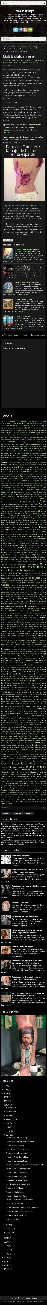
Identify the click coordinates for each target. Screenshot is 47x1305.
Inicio (5, 47)
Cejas (44, 483)
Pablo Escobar (13, 694)
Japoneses (42, 617)
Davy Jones (34, 518)
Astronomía (4, 446)
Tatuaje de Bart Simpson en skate (26, 249)
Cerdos (23, 485)
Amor (33, 432)
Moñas (31, 676)
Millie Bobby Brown (36, 672)
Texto (3, 776)
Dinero (13, 530)
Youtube (37, 801)
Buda (13, 469)
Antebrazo (41, 437)
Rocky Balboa (24, 734)
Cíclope (26, 494)
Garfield (31, 580)
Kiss (22, 629)
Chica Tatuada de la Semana (20, 490)
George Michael (41, 582)
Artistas (33, 444)
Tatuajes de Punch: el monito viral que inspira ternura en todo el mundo (26, 978)
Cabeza (22, 471)
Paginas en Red (14, 1301)
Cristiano (4, 511)
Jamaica (26, 617)
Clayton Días (42, 496)
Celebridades (4, 485)
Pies (44, 709)
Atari (10, 446)
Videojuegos (35, 792)
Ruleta (36, 736)
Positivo (28, 718)
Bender (13, 458)
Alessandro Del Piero (14, 430)
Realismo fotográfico (14, 727)
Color (17, 47)
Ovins (3, 694)
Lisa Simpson (26, 642)
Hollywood (42, 599)
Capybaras (11, 478)
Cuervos (16, 515)
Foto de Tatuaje (32, 47)
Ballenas (27, 451)
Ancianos (28, 435)
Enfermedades (29, 550)
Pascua (3, 701)
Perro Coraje (12, 706)
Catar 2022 (25, 483)
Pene (39, 704)
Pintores (36, 711)
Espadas (43, 552)
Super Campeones (20, 759)
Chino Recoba (32, 492)
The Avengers (16, 776)
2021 (6, 1105)
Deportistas (13, 522)
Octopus (25, 690)
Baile (22, 451)
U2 (39, 786)
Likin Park (38, 640)
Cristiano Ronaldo (13, 511)
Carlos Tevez (42, 478)
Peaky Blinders (41, 701)
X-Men (21, 801)
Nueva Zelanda (12, 690)
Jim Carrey (25, 622)
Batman (25, 455)
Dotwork (13, 536)
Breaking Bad (28, 467)
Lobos (7, 645)
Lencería (3, 638)
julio (7, 1123)
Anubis (19, 439)
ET (45, 557)
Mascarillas (4, 665)
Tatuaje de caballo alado (14, 1192)
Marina (23, 660)
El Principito (14, 545)
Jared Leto (10, 620)
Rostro (31, 736)
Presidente (5, 720)
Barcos (34, 453)
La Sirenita (34, 633)
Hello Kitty (42, 594)
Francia (43, 571)
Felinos (14, 562)
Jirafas (31, 622)
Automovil (42, 446)
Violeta (43, 795)
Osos (36, 692)
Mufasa (8, 678)
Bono (26, 465)
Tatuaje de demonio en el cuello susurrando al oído (24, 1165)
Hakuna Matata (40, 590)
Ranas (36, 722)
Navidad (23, 683)
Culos (33, 515)
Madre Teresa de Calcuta (27, 651)
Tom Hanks (14, 781)
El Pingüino (5, 545)
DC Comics (42, 518)
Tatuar (13, 772)
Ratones (11, 725)
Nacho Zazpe (16, 681)
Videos (43, 792)
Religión (10, 729)
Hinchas (43, 597)
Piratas (12, 713)
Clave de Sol (33, 496)
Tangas (26, 761)
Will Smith (15, 799)
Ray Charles (19, 725)
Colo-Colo (22, 502)
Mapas (30, 656)
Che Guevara (20, 487)
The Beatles (25, 776)
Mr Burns (43, 676)
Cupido (44, 515)
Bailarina (12, 47)
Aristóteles (31, 442)
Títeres (8, 781)
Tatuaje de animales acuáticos (16, 1153)
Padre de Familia (34, 694)
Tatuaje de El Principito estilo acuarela (19, 1141)
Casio (14, 483)
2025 (6, 1089)
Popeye (17, 718)
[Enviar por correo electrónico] (4, 240)
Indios (11, 608)
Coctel (33, 499)
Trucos (9, 786)
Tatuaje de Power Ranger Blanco (17, 1157)
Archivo (28, 813)
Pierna (39, 708)
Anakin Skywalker (13, 435)
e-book (15, 539)
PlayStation (25, 716)
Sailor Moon (8, 738)
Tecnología (42, 772)
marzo (8, 1225)
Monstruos (15, 676)
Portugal (23, 718)
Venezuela (4, 792)
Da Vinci (13, 518)
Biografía (8, 460)
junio (8, 1127)
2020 (6, 1238)
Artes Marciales (19, 444)
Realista (24, 727)
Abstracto (43, 423)
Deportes (4, 522)
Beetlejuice (42, 455)
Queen (17, 722)
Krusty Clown (38, 629)
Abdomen (25, 423)
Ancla (33, 435)
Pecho (8, 704)
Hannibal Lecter (14, 592)
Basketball (11, 455)
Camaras (9, 474)
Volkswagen (16, 797)
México (20, 669)
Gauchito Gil (5, 582)
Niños (9, 687)
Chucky (15, 494)
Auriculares (27, 446)
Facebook (27, 559)
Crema (37, 509)
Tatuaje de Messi (10, 1012)
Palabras (4, 696)
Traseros (32, 783)
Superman (42, 759)
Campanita (32, 474)
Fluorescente (6, 567)
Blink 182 (25, 462)
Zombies (4, 804)
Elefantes (20, 548)
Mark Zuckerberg (10, 663)
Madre (17, 651)
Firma (24, 564)
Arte (13, 444)
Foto (22, 567)
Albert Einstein (33, 428)
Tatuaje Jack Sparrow (22, 266)
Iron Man (31, 615)
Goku (32, 585)
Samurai (4, 740)
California (43, 472)
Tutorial (22, 786)
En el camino (12, 550)
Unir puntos (13, 788)
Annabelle (33, 437)
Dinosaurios (21, 530)
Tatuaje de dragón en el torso (16, 1196)
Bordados (31, 465)
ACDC (8, 426)
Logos (15, 645)
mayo (8, 1131)
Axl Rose (34, 448)
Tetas (44, 774)
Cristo (40, 511)
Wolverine (31, 799)
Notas (25, 687)
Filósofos (19, 564)
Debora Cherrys (12, 520)
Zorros (10, 804)
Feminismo (31, 562)
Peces (3, 704)
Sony (44, 750)
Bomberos (21, 465)
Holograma (4, 601)
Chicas (37, 490)
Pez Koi (10, 709)
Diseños (36, 532)
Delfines (26, 520)
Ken (44, 626)
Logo (11, 645)
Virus (11, 797)
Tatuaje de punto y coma (14, 1145)
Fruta (34, 575)
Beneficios (19, 458)
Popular (6, 813)
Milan (19, 672)
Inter (26, 613)
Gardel (26, 580)
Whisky (9, 799)
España (21, 555)
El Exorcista (35, 541)
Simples (16, 747)
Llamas (40, 642)
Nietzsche (20, 685)
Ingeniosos (29, 608)
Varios (38, 790)
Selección (14, 743)
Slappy (3, 750)
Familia (33, 559)
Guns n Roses (5, 590)
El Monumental (33, 543)
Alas (26, 428)
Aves (21, 448)
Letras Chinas (5, 640)
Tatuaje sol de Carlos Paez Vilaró (26, 283)
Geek (12, 582)
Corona (27, 506)
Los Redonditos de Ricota (34, 647)
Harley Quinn (37, 592)
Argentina (11, 442)
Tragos (21, 783)
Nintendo (4, 687)
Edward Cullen (32, 539)
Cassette (19, 483)
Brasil (6, 467)
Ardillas (3, 442)
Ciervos (3, 496)
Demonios (42, 520)
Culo (29, 515)
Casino (11, 483)
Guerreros (36, 588)
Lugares (24, 649)
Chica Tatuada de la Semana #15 (17, 1184)
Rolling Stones (37, 734)
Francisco (4, 573)
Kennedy (3, 629)
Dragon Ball (27, 536)
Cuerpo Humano (7, 515)
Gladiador (22, 585)
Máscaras (43, 663)
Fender (38, 562)
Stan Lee (24, 752)
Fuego (3, 578)
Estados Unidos (6, 557)
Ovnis (7, 694)
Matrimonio (37, 665)
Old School (9, 692)
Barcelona (27, 453)
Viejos (20, 795)
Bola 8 (11, 465)
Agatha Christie (37, 426)
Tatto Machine (6, 764)
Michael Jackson (40, 669)
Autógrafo (35, 446)
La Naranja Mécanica (23, 633)
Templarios (18, 774)
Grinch (22, 588)
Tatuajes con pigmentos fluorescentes (19, 1211)
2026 (44, 421)
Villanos (25, 794)
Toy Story (15, 783)
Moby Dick (30, 674)
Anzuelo (24, 439)
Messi (44, 667)
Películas (15, 703)
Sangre (19, 740)
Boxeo (40, 465)
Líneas (12, 642)
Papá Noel (36, 696)
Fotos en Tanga (35, 571)
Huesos (25, 604)
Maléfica (22, 654)
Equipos (4, 552)
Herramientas (29, 597)
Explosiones (11, 559)
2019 (29, 421)
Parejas (36, 699)
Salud (21, 738)
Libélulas (21, 640)
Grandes (12, 587)
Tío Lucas (39, 779)
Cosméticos (42, 506)
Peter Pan (4, 709)
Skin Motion (42, 747)
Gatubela (43, 580)
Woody (3, 801)
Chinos (39, 492)
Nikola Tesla (41, 685)
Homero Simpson (7, 604)
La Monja (13, 633)
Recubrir (29, 727)
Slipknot (8, 750)
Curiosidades (5, 518)
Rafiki (31, 722)
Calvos (3, 474)
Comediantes (5, 504)
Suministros (10, 759)
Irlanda (17, 615)
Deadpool (4, 520)
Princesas (21, 720)
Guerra (30, 588)
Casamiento (4, 483)
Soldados (31, 750)
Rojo (30, 734)
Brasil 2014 (13, 467)
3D (5, 423)
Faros (44, 559)
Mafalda (7, 654)
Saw (44, 740)
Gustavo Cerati (16, 590)
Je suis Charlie (37, 620)
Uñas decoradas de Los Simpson (17, 1149)
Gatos (37, 580)
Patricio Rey (9, 701)
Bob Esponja (33, 462)
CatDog (32, 483)
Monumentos (24, 676)
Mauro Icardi (5, 667)
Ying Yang (31, 801)
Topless (31, 781)
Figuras (10, 564)
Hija (35, 597)
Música (3, 681)
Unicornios (5, 788)
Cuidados (23, 515)
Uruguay (33, 788)
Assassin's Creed (41, 444)
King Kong (17, 629)
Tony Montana (23, 781)
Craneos (21, 509)
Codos (37, 499)
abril (7, 1135)
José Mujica (37, 624)
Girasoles (12, 585)
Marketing (19, 663)
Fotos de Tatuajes (24, 10)
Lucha (20, 649)
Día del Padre (39, 525)
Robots (13, 734)
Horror (16, 603)
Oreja (32, 692)
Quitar (22, 722)
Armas (38, 442)
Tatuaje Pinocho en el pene (22, 947)
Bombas (15, 465)
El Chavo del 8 (6, 541)
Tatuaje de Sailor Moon (14, 1188)
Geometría (31, 582)
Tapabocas (36, 761)
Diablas (14, 527)
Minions (3, 674)
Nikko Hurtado (29, 685)
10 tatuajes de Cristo (12, 1219)
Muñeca (37, 678)
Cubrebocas (17, 513)
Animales (21, 437)
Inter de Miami (34, 613)
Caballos (11, 472)
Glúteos (27, 585)
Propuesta (28, 720)
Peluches (29, 704)
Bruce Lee (43, 467)
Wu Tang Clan (10, 801)
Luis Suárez (35, 649)
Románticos (4, 736)
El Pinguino (42, 543)
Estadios (43, 555)
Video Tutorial (27, 792)
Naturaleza (16, 683)
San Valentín (11, 740)
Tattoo (22, 49)
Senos (32, 743)
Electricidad (12, 548)
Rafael (26, 722)
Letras (44, 638)
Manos (20, 656)
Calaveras (35, 471)
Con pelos (29, 504)
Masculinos (28, 665)
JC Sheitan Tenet (27, 620)
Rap (40, 722)
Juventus (39, 626)
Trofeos (4, 786)
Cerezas (33, 485)
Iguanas (22, 606)
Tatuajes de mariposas (21, 856)
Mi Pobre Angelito (28, 669)
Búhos (27, 469)
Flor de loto (35, 564)
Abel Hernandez (34, 423)
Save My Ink (39, 740)
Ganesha (21, 580)
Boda (6, 465)
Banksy (11, 453)
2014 (14, 421)
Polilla (44, 716)
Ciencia (35, 494)
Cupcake (38, 515)
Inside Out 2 (19, 611)
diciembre (9, 1108)
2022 (33, 421)
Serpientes (16, 745)
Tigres (25, 779)
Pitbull (36, 713)
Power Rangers (35, 718)
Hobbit (31, 599)
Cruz (8, 513)
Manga (43, 653)
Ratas (44, 722)
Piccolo (25, 709)
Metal (3, 669)
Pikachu (4, 711)
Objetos (20, 690)
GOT (2, 588)
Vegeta (43, 790)
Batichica (18, 455)
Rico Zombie (10, 731)
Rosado (15, 736)
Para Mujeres (14, 49)
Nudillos (4, 690)
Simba (44, 745)
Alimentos (9, 432)
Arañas (32, 439)
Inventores (10, 615)
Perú (40, 706)
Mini (44, 672)
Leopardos (38, 638)
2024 (40, 421)
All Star (16, 432)
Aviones (26, 448)
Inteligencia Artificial (7, 613)
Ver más (19, 261)
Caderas (28, 471)
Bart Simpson (41, 453)
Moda (35, 674)
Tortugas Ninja (6, 783)
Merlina (38, 667)
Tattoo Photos (30, 49)
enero (8, 1232)
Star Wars (31, 752)
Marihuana (4, 660)
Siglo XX (28, 745)
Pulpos (43, 720)
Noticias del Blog (40, 687)
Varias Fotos (31, 790)
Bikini (40, 458)
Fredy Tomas (11, 575)
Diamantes (26, 527)
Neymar (3, 685)
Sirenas (21, 747)
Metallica (8, 669)
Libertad (27, 640)
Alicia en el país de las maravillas (34, 430)
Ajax (11, 428)
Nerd (28, 683)
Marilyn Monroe (14, 660)
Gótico (6, 588)
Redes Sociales (37, 727)
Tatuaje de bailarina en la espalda (19, 56)
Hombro (33, 601)
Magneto (17, 654)
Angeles (4, 437)
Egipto (43, 539)
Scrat (8, 743)
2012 (6, 1269)
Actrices (18, 426)
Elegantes (28, 548)
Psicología (34, 720)
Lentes (26, 638)
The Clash (32, 776)
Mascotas (20, 665)
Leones (31, 638)
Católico (37, 483)
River (38, 731)
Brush (9, 469)
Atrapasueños (18, 446)
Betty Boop (34, 458)
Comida (17, 504)
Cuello (27, 513)
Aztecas (39, 448)
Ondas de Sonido (24, 692)
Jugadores (20, 626)
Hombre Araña (14, 601)
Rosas (26, 736)
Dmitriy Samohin (22, 534)
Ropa (10, 736)
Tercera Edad (25, 774)
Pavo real (27, 701)
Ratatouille (4, 725)
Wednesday (42, 797)
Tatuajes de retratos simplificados (25, 916)
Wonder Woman (41, 799)
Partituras (43, 699)
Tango (30, 761)
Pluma (32, 716)
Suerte (30, 756)
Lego (44, 635)
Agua (44, 426)
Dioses (44, 530)
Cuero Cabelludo (41, 513)
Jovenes (43, 624)
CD (41, 483)
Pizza (44, 713)
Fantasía (39, 559)
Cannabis (16, 476)
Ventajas (14, 792)
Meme (34, 667)
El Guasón (13, 543)
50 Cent (9, 423)
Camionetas (24, 474)
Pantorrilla (16, 696)
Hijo (38, 597)
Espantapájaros (13, 555)
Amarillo (22, 432)
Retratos (33, 729)
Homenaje (42, 601)
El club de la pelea (17, 541)
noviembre (10, 1111)
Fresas (22, 575)
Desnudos (4, 525)
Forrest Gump (15, 567)
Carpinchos (4, 481)
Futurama (15, 578)
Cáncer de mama (41, 474)
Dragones (36, 536)
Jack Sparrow (13, 617)
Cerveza (38, 485)
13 (4, 421)
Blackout (32, 460)
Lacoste (13, 635)
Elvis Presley (41, 548)
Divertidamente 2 (6, 534)
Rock (18, 734)
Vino (39, 795)
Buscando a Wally (36, 469)
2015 (18, 421)
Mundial (31, 678)
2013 (11, 421)
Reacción (26, 725)
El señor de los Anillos (36, 545)
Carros (19, 481)
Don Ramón (42, 534)
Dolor (36, 534)
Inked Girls (4, 611)
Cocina (23, 499)
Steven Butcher (29, 754)
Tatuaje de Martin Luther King (16, 1215)
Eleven (34, 548)
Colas (6, 502)
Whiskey (3, 799)
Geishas (18, 582)
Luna (41, 649)
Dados (19, 518)
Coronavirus (34, 506)
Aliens (3, 432)
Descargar (22, 522)
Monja (3, 676)
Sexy (22, 745)
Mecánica (17, 667)
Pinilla (25, 711)
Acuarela (24, 426)
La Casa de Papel (24, 631)
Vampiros (23, 790)
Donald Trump (5, 536)
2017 (25, 421)
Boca (3, 465)
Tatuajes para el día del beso (16, 1180)
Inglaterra (37, 608)
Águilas (3, 428)
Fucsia (44, 575)
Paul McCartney (19, 701)
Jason (15, 620)
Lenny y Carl (20, 638)
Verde (20, 792)
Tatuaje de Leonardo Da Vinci (16, 1176)
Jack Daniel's (5, 617)
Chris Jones (8, 494)
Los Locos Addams (11, 647)
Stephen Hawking (40, 752)
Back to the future (7, 451)
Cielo (30, 494)
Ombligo (16, 692)
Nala (28, 681)
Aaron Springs (17, 423)
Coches (18, 499)
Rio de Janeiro (25, 731)
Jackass (21, 617)
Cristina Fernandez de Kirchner (28, 511)
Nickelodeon (11, 685)
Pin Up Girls (11, 711)
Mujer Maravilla (16, 678)
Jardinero (4, 620)
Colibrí (17, 502)
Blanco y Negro (8, 462)
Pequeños (5, 706)
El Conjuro (27, 541)
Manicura (4, 656)
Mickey (15, 672)
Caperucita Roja (34, 476)
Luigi (29, 649)
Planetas (4, 716)
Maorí (26, 656)
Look (19, 645)
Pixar (40, 713)
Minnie (9, 674)
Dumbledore (4, 539)
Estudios (41, 557)
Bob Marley (42, 462)
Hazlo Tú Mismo (16, 594)
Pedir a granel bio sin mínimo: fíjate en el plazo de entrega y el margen (28, 994)
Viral (2, 797)
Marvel (37, 662)
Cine (17, 496)
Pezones (15, 709)
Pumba (3, 722)
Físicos (29, 564)
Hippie (14, 599)
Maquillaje (35, 656)
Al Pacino (16, 428)
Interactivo (42, 613)
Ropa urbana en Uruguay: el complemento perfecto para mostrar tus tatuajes (27, 962)
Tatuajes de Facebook (10, 770)
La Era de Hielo (35, 631)
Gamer (15, 580)
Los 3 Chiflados (35, 645)
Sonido (40, 750)
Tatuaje (38, 49)
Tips (44, 779)
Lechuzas (33, 635)
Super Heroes (32, 758)
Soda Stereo (21, 750)
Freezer (18, 575)
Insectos (12, 611)
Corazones (20, 506)
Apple (28, 439)
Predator (43, 718)
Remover (21, 729)
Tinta (34, 779)
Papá (30, 696)
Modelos (40, 674)
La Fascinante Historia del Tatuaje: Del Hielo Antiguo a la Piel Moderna (27, 931)
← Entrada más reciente (11, 335)
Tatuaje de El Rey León (22, 316)
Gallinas (43, 578)
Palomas (10, 696)
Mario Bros (29, 660)
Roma (44, 734)
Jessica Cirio (12, 622)
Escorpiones (24, 552)
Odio (40, 690)
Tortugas (43, 781)
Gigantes (5, 584)
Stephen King (5, 754)
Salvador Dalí (27, 738)
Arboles (38, 439)
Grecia (18, 588)
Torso (36, 781)
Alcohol (41, 428)
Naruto (9, 683)
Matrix (44, 665)
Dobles (31, 534)
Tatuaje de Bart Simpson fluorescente (19, 1200)
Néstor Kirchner (35, 683)
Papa (26, 696)
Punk (8, 722)
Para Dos (43, 696)
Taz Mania (20, 772)
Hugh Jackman (32, 604)
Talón (21, 761)
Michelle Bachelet (6, 672)
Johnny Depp (18, 624)
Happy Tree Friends (26, 592)
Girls (17, 585)
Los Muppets (22, 647)
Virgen (7, 797)
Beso (24, 458)
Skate (36, 747)
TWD (27, 786)
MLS (25, 674)
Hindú (3, 599)
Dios (34, 530)
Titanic (3, 781)
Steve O (21, 754)
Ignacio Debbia (14, 606)
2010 (7, 421)
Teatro (27, 772)
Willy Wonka (23, 799)
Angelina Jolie (12, 437)
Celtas (19, 485)
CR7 (17, 509)
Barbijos (20, 453)
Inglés (43, 608)
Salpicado (15, 738)
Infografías (21, 608)
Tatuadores (13, 767)
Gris (26, 588)
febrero (8, 1229)
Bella (2, 458)
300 (2, 423)
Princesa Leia (14, 720)
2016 (22, 421)
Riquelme (33, 731)
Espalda (23, 47)
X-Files (16, 801)
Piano (20, 709)
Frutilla (39, 575)
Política (3, 718)
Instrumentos (35, 611)
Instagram (27, 611)
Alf (21, 430)
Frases (21, 573)
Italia (37, 615)
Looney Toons (26, 645)
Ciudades (26, 496)
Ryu (40, 736)
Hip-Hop (9, 599)
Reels (44, 727)
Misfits (14, 674)
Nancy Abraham (41, 681)
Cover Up (11, 509)
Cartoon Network (40, 481)
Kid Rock (10, 629)
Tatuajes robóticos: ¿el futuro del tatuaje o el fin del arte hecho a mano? (28, 871)
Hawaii (8, 594)
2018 (6, 1246)
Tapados (43, 761)
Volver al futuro (25, 797)
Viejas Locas (13, 795)
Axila (29, 448)
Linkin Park (18, 642)
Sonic (36, 750)
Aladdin (21, 428)
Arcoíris (43, 439)
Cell (16, 485)
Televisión (4, 774)
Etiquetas (17, 813)
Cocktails (28, 499)
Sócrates (13, 750)
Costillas (4, 509)
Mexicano (14, 669)
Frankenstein (12, 573)
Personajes (26, 706)
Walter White (35, 797)
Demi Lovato (34, 520)
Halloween (5, 592)
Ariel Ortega (21, 442)
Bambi (33, 451)
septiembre (10, 1119)
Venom (10, 792)
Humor (7, 606)
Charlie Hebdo (11, 487)
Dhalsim (11, 525)
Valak (17, 790)
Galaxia (21, 578)
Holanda (35, 599)
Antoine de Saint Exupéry (9, 439)
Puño (12, 722)
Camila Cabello (16, 474)
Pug (39, 720)
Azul (44, 448)
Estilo (28, 557)
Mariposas (38, 660)
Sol (27, 750)
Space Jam (4, 752)
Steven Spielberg (40, 754)
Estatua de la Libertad (19, 557)
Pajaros (43, 694)
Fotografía (4, 571)
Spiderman (12, 752)
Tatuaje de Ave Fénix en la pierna (17, 1169)
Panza (23, 696)
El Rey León (23, 545)
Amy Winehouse (41, 432)
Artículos (27, 444)
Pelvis (35, 704)
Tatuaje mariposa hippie (23, 299)
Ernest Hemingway (14, 552)
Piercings (33, 709)
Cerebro (27, 485)
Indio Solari (5, 608)
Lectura (39, 635)
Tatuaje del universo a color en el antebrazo (21, 1208)
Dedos (20, 520)
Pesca (44, 706)
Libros (33, 640)
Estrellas (34, 557)
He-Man (24, 594)
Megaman (29, 667)
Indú (16, 608)
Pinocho (30, 711)
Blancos (19, 462)
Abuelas (3, 426)
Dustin (11, 539)
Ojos (44, 690)
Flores (43, 564)
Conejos (36, 504)
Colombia (36, 502)
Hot (21, 603)
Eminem (4, 550)
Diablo (20, 527)
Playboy (19, 716)
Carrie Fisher (12, 481)
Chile (15, 492)
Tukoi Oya (15, 786)
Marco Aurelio (32, 658)
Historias (25, 599)
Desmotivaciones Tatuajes (36, 522)
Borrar (36, 465)
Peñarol (43, 704)
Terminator (33, 774)
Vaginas (12, 790)
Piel (28, 709)
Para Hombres (6, 699)
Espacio (36, 552)
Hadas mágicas (28, 590)
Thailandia (9, 776)
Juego (3, 626)
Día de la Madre (19, 525)
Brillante (36, 467)
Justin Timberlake (30, 626)
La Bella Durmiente (13, 631)
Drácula (19, 536)
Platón (10, 716)
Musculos (43, 678)
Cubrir (22, 513)
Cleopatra (4, 499)
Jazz (19, 620)
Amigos (28, 432)
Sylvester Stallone (7, 761)
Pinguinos (20, 711)
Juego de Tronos (11, 626)
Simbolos (4, 747)
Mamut (32, 654)
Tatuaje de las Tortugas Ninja (16, 1161)
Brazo (20, 467)
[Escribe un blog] (6, 240)
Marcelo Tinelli (22, 658)
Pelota (25, 704)
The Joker (39, 776)
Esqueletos (36, 555)
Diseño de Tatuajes (24, 532)
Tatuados (22, 767)
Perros (19, 706)
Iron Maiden (23, 615)
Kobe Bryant (28, 629)
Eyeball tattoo (19, 559)
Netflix (43, 683)
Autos (3, 448)
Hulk (2, 606)
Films (15, 564)
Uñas (27, 788)
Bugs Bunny (20, 469)
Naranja (4, 683)
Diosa (39, 530)
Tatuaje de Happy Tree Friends (16, 1172)
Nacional (23, 681)
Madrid (37, 651)
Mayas (12, 667)
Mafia (12, 654)
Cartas (23, 481)
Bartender (4, 455)
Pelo (21, 704)
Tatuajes (41, 767)
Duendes (43, 536)
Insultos (43, 611)
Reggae (4, 729)
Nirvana (14, 687)
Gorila (44, 585)
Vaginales (4, 790)
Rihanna (17, 731)
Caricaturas (19, 478)
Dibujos (34, 527)
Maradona (13, 658)
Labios (8, 635)
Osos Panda (42, 692)
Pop (13, 718)
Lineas (7, 642)
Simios (10, 747)
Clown (9, 499)
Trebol (37, 783)
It (34, 615)
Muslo (9, 681)
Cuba (12, 513)
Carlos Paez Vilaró (30, 478)
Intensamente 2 (20, 613)
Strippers (24, 756)
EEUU (39, 539)
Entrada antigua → (38, 335)
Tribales (43, 783)
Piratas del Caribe (21, 713)
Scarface (3, 743)
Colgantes (11, 502)
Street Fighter (17, 756)
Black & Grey (24, 460)
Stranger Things (6, 756)
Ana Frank (4, 435)
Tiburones (18, 779)
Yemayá (26, 801)
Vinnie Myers (33, 795)
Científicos (42, 494)
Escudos (30, 552)
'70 (2, 421)
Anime (27, 437)
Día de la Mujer (29, 525)
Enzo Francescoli (40, 550)
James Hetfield (33, 617)
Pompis (9, 718)
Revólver (39, 729)
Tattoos (42, 763)
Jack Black (42, 615)
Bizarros (15, 460)
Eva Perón (4, 559)
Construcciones (5, 506)
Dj (15, 534)
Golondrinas (38, 585)
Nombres (20, 687)
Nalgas (33, 681)
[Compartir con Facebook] (11, 240)
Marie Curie (42, 658)
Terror (39, 774)
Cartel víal (29, 481)
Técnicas (33, 772)
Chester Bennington (32, 487)
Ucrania (43, 786)
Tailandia (16, 761)
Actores (13, 426)
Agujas (8, 428)
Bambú (38, 451)
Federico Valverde (6, 562)
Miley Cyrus (26, 672)
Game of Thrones (6, 580)
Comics (12, 504)
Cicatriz (21, 494)
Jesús (19, 622)
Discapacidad (5, 532)
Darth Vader (26, 518)
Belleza (7, 458)
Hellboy (36, 594)
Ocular (30, 690)
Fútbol (9, 578)
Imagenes (29, 606)
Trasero (26, 783)
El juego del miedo (23, 543)
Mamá (27, 654)
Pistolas (31, 713)
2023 (36, 421)
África (29, 426)
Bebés (30, 455)
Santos (32, 740)
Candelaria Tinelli (6, 476)
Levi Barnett (13, 640)
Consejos (42, 504)
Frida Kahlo (28, 575)
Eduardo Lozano (22, 539)
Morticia (36, 676)
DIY (13, 534)
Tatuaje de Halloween (20, 902)
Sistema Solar (29, 747)
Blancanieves (41, 460)
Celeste (11, 485)
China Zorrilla (22, 492)
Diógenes (29, 530)
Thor (13, 779)
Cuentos (33, 513)
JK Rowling (37, 622)
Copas (13, 506)
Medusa (22, 667)
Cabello (16, 472)
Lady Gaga (20, 635)
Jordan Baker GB (29, 624)
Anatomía (22, 435)
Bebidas (36, 455)
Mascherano (12, 665)
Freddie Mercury (34, 573)
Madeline (11, 651)
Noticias (30, 687)
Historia (19, 599)
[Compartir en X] (9, 240)
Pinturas (43, 711)
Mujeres (6, 49)
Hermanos (21, 597)
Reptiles (27, 729)
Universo (21, 788)
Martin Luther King (28, 663)
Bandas (43, 451)
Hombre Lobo (25, 601)
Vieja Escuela (5, 795)
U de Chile (33, 786)
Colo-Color (29, 502)
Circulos (21, 496)
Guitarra (43, 588)
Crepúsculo (43, 509)
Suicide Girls (36, 756)
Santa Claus (26, 740)
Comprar (23, 504)
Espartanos (28, 555)
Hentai (8, 597)
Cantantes (23, 476)
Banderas (4, 453)
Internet (3, 615)
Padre (26, 694)
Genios (24, 582)
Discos (12, 532)
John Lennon (10, 624)
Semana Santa (24, 743)
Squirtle (18, 752)
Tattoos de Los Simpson (14, 1204)
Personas (35, 706)
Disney (43, 532)
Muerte (3, 678)
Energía (20, 550)
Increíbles (37, 606)
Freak (26, 573)
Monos (8, 676)
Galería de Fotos (32, 577)
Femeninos (22, 561)
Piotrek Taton (5, 713)
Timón (30, 779)
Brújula (3, 469)
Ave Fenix (15, 448)
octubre (9, 1115)
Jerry (7, 622)
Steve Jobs (14, 754)
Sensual (38, 743)
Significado (36, 745)
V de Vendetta (41, 788)
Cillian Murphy (10, 496)
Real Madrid (34, 725)
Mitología (19, 674)
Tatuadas (4, 767)
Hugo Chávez (42, 604)
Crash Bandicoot (29, 509)
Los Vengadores (12, 649)
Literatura (34, 642)
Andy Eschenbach (41, 435)
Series (8, 745)
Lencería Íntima (11, 638)
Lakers (26, 635)
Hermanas (14, 597)
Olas (2, 692)
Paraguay (29, 699)
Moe (44, 674)
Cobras (13, 499)
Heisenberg (30, 594)
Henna (3, 597)
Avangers (8, 448)
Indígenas (43, 606)
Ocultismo (36, 690)
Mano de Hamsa (13, 656)
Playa (14, 716)
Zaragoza (43, 801)
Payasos (33, 701)
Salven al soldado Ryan (39, 738)
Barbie (15, 453)
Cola (41, 499)
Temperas (11, 774)
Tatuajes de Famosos (29, 770)
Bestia (28, 458)
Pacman (20, 694)
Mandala (37, 654)
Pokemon (38, 716)
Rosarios (20, 736)
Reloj (16, 729)
